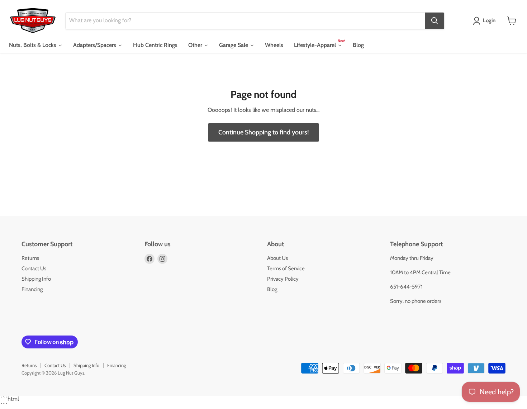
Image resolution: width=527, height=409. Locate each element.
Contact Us (34, 268)
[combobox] (245, 21)
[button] (485, 20)
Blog (272, 289)
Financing (32, 289)
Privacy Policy (283, 279)
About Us (277, 258)
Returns (30, 258)
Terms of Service (286, 268)
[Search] (434, 21)
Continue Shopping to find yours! (263, 132)
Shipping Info (36, 279)
